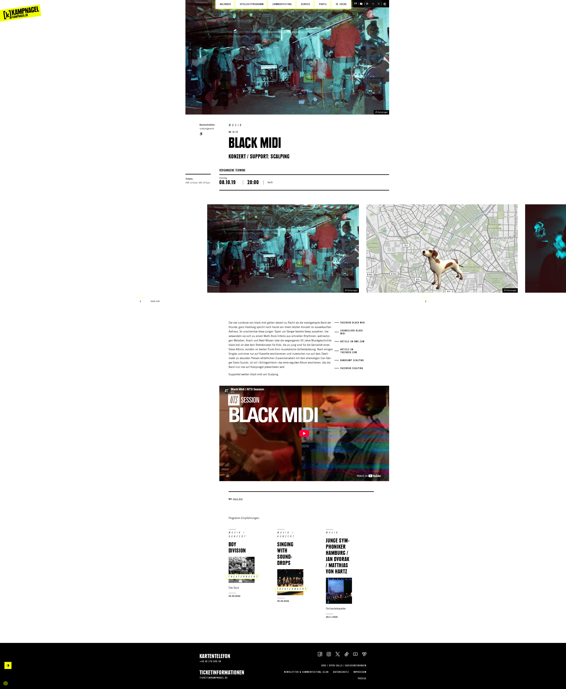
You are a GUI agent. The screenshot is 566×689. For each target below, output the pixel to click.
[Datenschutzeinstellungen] (5, 683)
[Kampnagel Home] (20, 10)
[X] (337, 654)
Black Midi (238, 499)
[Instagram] (329, 654)
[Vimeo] (364, 654)
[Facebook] (320, 654)
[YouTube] (355, 654)
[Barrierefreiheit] (361, 3)
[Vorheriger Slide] (140, 301)
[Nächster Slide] (425, 301)
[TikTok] (346, 654)
